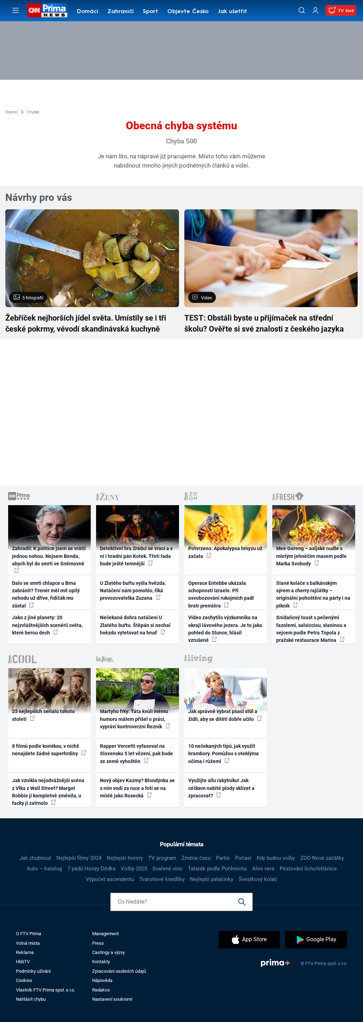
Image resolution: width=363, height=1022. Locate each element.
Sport (150, 12)
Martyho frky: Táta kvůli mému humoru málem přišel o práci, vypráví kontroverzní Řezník (134, 718)
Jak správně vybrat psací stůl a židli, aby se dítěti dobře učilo (222, 715)
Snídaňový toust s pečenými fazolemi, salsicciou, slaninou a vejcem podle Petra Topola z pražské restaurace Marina (311, 629)
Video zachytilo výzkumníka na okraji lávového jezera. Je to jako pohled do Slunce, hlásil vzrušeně (225, 629)
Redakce (101, 990)
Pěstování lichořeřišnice (308, 868)
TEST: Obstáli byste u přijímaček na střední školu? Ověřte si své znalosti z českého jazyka (264, 323)
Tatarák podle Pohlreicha (217, 868)
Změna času (196, 858)
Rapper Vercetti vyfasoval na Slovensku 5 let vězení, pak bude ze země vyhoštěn (136, 753)
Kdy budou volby (276, 858)
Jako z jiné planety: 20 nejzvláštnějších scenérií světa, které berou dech (47, 625)
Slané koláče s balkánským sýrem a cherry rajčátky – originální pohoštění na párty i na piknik (313, 594)
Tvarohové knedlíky (162, 879)
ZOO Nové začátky (322, 858)
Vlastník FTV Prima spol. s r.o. (45, 990)
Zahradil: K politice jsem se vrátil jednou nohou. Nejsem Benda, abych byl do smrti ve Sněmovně (49, 556)
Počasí (243, 858)
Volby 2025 (134, 868)
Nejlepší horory (125, 858)
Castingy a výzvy (108, 952)
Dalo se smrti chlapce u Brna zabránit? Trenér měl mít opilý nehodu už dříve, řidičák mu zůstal (46, 594)
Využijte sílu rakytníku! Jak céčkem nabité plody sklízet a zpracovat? (221, 788)
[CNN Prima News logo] (47, 10)
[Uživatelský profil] (315, 10)
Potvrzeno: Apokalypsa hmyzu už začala (225, 552)
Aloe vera (263, 868)
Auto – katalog (44, 868)
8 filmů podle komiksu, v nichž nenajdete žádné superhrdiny (45, 749)
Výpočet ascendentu (110, 879)
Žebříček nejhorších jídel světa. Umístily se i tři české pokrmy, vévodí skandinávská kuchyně (85, 323)
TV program (162, 858)
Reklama (25, 952)
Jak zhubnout (35, 858)
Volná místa (28, 943)
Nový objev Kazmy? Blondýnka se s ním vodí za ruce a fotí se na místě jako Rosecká (137, 788)
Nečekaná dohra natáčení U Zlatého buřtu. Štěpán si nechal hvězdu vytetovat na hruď (135, 625)
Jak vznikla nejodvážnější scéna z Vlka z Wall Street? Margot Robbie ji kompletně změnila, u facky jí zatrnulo (48, 792)
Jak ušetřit (232, 12)
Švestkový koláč (258, 879)
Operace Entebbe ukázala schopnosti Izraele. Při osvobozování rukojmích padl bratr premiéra (221, 594)
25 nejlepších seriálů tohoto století (43, 715)
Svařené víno (167, 868)
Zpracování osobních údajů (119, 971)
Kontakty (101, 961)
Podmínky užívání (33, 971)
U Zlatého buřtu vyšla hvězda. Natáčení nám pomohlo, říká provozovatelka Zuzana (133, 590)
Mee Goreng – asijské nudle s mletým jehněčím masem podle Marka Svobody (311, 556)
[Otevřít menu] (15, 10)
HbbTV (23, 961)
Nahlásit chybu (31, 999)
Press (98, 943)
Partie (223, 858)
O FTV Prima (28, 933)
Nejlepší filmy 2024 (78, 858)
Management (105, 933)
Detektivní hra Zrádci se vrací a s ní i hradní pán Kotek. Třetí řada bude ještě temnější (136, 556)
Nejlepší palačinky (211, 879)
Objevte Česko (187, 12)
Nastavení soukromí (112, 999)
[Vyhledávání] (301, 10)
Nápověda (102, 980)
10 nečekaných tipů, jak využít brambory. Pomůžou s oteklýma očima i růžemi (223, 753)
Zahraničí (120, 12)
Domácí (87, 12)
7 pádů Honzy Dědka (91, 868)
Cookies (24, 980)
